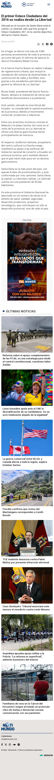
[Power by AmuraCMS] (46, 755)
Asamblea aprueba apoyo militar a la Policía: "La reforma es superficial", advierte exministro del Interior (23, 656)
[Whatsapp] (38, 44)
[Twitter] (43, 44)
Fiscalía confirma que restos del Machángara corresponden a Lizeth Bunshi (23, 512)
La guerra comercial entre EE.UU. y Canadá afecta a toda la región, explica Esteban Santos (25, 462)
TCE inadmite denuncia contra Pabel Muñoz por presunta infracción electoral (26, 561)
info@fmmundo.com (9, 739)
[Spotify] (19, 744)
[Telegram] (51, 44)
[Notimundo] (6, 4)
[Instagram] (10, 744)
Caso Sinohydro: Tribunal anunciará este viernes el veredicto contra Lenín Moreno (26, 608)
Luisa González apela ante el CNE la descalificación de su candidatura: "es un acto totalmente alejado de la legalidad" (26, 411)
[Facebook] (47, 44)
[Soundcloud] (14, 744)
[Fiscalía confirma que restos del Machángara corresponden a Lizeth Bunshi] (27, 488)
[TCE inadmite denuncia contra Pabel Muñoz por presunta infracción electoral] (27, 538)
